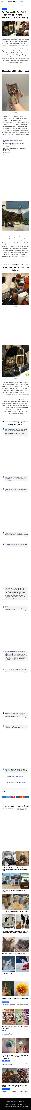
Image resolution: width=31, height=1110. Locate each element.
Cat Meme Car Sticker (7, 973)
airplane (9, 789)
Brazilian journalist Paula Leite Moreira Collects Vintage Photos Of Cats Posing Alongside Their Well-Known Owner (15, 869)
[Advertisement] (15, 175)
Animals (7, 5)
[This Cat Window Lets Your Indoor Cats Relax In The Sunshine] (15, 881)
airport (23, 390)
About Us (19, 1106)
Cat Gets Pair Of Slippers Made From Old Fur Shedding (15, 911)
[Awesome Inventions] (15, 1)
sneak (4, 791)
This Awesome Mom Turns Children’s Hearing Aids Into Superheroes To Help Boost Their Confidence (15, 1056)
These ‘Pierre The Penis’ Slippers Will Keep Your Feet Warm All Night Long (8, 806)
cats (13, 789)
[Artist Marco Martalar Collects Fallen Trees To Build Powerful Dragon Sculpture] (15, 1075)
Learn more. (24, 782)
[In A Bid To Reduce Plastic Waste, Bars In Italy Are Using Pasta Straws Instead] (15, 988)
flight (22, 789)
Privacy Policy (20, 1104)
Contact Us (25, 1106)
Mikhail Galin (18, 47)
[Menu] (2, 1)
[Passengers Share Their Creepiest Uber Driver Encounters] (15, 1017)
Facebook (16, 112)
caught (17, 789)
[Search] (29, 1)
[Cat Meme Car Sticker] (15, 964)
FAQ (25, 1104)
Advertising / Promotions (10, 1106)
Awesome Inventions (10, 1104)
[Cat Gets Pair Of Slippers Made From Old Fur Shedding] (15, 902)
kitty (26, 789)
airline (4, 789)
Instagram (21, 776)
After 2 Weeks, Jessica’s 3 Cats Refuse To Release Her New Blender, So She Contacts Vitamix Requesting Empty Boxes (15, 933)
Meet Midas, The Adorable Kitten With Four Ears (13, 953)
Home (3, 5)
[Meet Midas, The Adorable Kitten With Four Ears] (15, 944)
